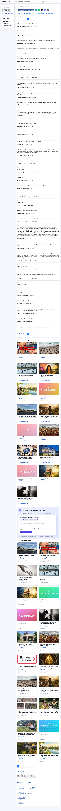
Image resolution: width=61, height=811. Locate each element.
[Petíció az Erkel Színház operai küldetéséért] (49, 454)
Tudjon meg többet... (8, 13)
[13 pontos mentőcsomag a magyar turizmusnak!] (27, 474)
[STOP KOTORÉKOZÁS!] (27, 433)
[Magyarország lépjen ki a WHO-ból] (49, 474)
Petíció (20, 13)
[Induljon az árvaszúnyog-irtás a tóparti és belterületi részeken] (27, 392)
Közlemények (29, 13)
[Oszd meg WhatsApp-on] (39, 10)
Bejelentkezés (46, 1)
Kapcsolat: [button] (26, 1)
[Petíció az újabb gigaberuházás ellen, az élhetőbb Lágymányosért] (49, 392)
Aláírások (39, 13)
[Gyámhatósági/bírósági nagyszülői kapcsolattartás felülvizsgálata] (27, 495)
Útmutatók (20, 782)
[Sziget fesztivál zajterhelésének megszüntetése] (49, 372)
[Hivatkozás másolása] (48, 10)
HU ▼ (11, 1)
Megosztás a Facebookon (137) (26, 10)
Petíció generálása (27, 532)
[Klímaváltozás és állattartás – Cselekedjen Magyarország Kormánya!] (49, 413)
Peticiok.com (4, 1)
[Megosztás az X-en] (42, 10)
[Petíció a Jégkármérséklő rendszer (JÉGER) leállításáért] (49, 433)
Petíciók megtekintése (18, 1)
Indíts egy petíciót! (55, 1)
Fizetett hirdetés (51, 13)
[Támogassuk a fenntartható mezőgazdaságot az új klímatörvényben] (49, 351)
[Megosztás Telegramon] (36, 10)
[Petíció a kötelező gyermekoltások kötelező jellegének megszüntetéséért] (27, 351)
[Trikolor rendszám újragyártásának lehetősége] (27, 372)
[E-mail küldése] (45, 10)
